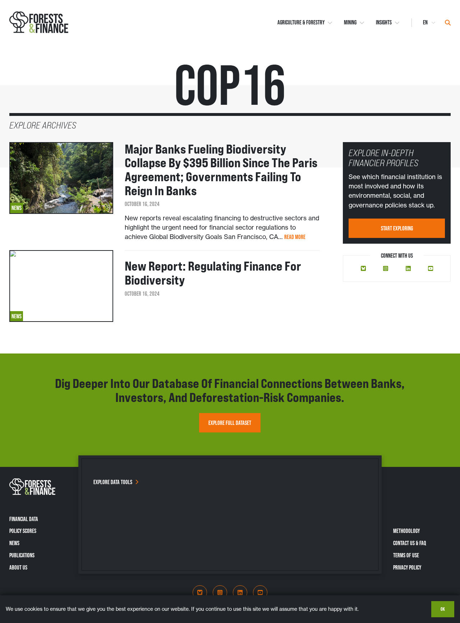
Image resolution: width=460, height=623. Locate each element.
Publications (21, 555)
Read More (294, 237)
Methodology (406, 531)
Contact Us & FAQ (409, 543)
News (14, 543)
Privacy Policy (407, 567)
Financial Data (23, 519)
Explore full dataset (229, 423)
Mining (350, 22)
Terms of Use (406, 555)
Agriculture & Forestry (301, 22)
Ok (443, 609)
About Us (18, 567)
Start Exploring (397, 228)
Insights (384, 22)
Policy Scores (22, 531)
